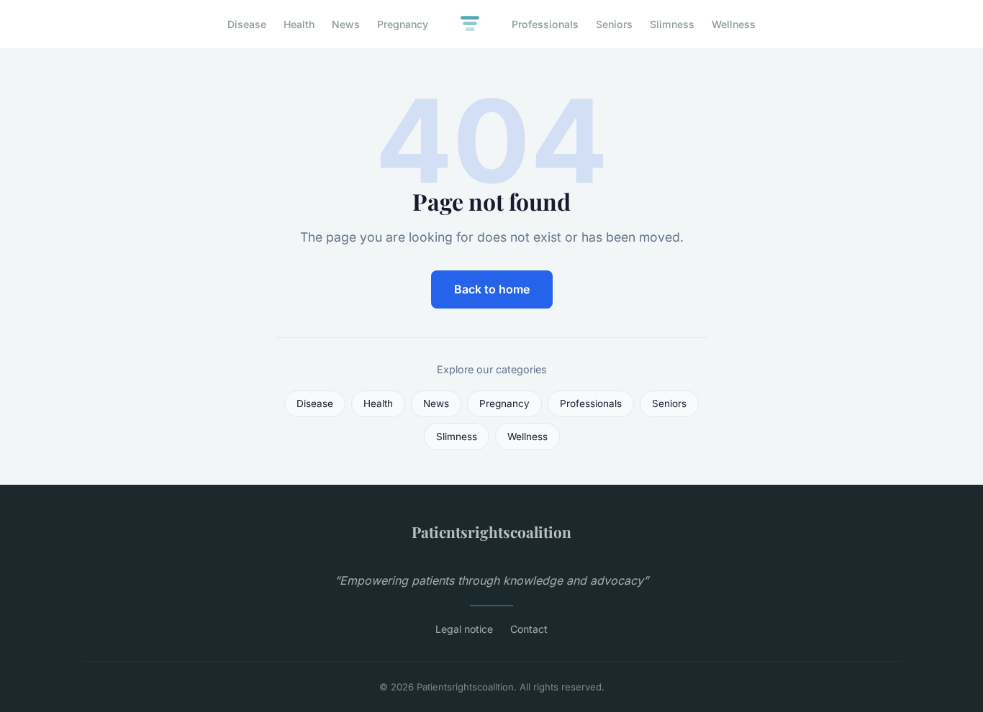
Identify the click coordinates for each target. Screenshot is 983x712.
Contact (529, 629)
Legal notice (464, 629)
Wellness (734, 24)
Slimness (672, 24)
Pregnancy (402, 24)
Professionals (545, 24)
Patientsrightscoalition (491, 531)
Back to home (492, 289)
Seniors (614, 24)
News (346, 24)
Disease (246, 24)
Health (299, 24)
